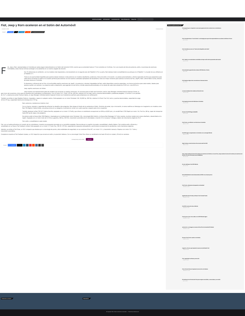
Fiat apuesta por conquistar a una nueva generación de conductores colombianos (201, 28)
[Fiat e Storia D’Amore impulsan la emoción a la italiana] (174, 273)
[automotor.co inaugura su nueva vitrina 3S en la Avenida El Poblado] (174, 231)
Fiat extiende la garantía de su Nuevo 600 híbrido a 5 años (195, 70)
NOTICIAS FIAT (106, 19)
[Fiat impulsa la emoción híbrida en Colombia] (174, 105)
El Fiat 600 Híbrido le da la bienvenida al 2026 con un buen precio (197, 174)
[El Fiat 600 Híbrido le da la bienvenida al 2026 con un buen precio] (174, 179)
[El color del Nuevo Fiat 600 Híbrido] (174, 168)
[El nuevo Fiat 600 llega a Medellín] (174, 116)
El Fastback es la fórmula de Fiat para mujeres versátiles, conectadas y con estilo (201, 279)
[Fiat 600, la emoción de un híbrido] (174, 210)
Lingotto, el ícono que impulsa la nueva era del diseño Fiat (195, 248)
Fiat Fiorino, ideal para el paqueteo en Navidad (193, 185)
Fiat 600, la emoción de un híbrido (190, 206)
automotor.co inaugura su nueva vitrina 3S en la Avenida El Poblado (198, 227)
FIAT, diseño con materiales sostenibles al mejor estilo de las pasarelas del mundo (201, 59)
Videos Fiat (133, 19)
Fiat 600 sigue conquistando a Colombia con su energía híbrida (197, 133)
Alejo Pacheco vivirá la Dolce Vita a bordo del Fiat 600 (194, 143)
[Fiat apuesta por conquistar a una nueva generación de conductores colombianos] (174, 32)
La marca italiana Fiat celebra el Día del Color (193, 91)
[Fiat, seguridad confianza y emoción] (174, 263)
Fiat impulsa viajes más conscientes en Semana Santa (195, 80)
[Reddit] (33, 145)
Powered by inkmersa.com (133, 311)
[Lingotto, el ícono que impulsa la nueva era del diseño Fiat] (174, 252)
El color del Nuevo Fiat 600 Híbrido (190, 164)
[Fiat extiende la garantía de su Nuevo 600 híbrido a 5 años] (174, 74)
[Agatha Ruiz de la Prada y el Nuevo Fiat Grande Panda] (174, 200)
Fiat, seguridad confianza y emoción (190, 258)
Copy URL (89, 139)
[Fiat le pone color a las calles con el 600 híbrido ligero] (174, 221)
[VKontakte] (36, 145)
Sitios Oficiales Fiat (125, 19)
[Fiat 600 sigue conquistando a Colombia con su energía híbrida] (174, 137)
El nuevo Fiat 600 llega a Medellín (190, 112)
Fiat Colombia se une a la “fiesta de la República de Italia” (195, 49)
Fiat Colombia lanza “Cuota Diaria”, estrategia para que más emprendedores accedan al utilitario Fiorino (207, 38)
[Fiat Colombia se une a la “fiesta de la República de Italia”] (174, 53)
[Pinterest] (30, 145)
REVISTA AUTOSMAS (96, 19)
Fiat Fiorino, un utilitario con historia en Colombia (193, 122)
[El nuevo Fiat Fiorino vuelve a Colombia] (174, 242)
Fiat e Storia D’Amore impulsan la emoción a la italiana (195, 269)
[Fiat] (122, 7)
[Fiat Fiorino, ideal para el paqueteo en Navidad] (174, 189)
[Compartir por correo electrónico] (39, 145)
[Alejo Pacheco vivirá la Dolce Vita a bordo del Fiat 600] (174, 147)
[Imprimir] (42, 145)
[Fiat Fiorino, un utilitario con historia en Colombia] (174, 126)
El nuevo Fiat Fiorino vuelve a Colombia (191, 237)
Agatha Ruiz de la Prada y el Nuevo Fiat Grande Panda (194, 195)
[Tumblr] (27, 145)
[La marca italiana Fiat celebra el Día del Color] (174, 95)
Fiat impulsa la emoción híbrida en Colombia (192, 101)
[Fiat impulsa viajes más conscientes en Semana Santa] (174, 84)
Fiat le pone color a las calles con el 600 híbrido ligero (194, 216)
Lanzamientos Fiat (115, 19)
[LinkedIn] (24, 145)
